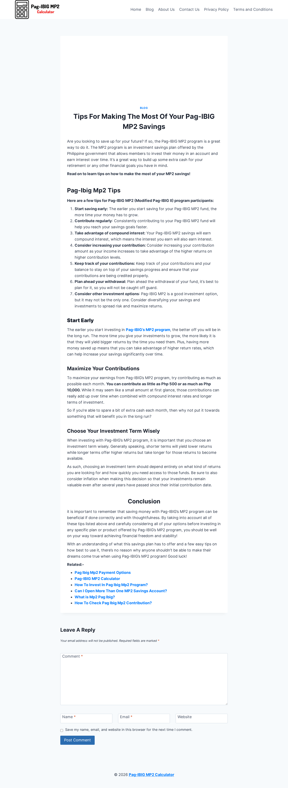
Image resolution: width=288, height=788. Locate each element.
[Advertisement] (144, 74)
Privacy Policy (216, 9)
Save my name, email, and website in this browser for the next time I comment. (128, 729)
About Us (166, 9)
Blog (150, 9)
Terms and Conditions (253, 9)
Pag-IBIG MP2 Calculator (97, 578)
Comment (72, 656)
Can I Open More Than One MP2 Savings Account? (121, 591)
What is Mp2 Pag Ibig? (95, 597)
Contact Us (189, 9)
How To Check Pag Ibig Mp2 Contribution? (113, 603)
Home (136, 9)
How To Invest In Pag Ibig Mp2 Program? (111, 585)
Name (69, 717)
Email (126, 717)
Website (185, 717)
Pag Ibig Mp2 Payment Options (103, 572)
